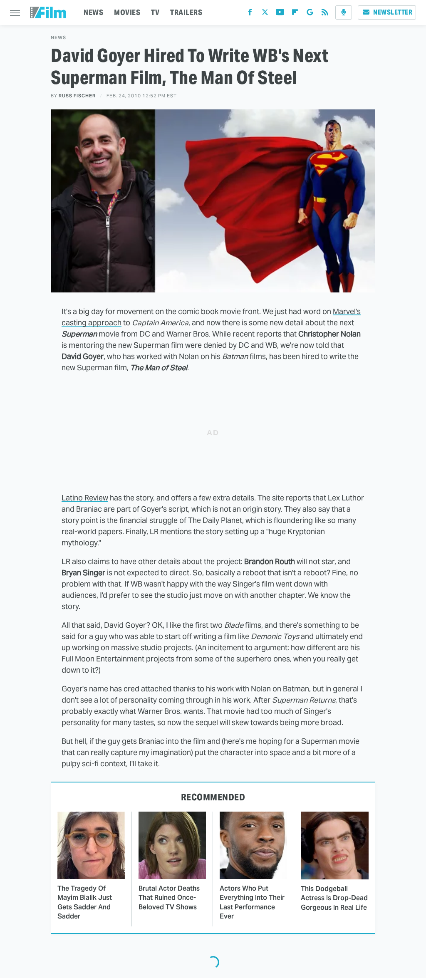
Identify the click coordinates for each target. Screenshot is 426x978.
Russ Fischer (77, 96)
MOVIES (127, 12)
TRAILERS (186, 12)
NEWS (93, 12)
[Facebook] (250, 14)
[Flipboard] (295, 14)
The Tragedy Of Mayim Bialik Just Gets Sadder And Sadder (84, 902)
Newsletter (392, 12)
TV (155, 12)
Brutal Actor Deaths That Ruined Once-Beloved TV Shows (169, 897)
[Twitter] (265, 14)
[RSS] (324, 14)
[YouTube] (280, 14)
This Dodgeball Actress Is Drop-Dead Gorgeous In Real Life (334, 898)
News (58, 37)
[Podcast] (343, 12)
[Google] (310, 14)
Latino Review (85, 498)
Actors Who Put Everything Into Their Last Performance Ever (252, 902)
